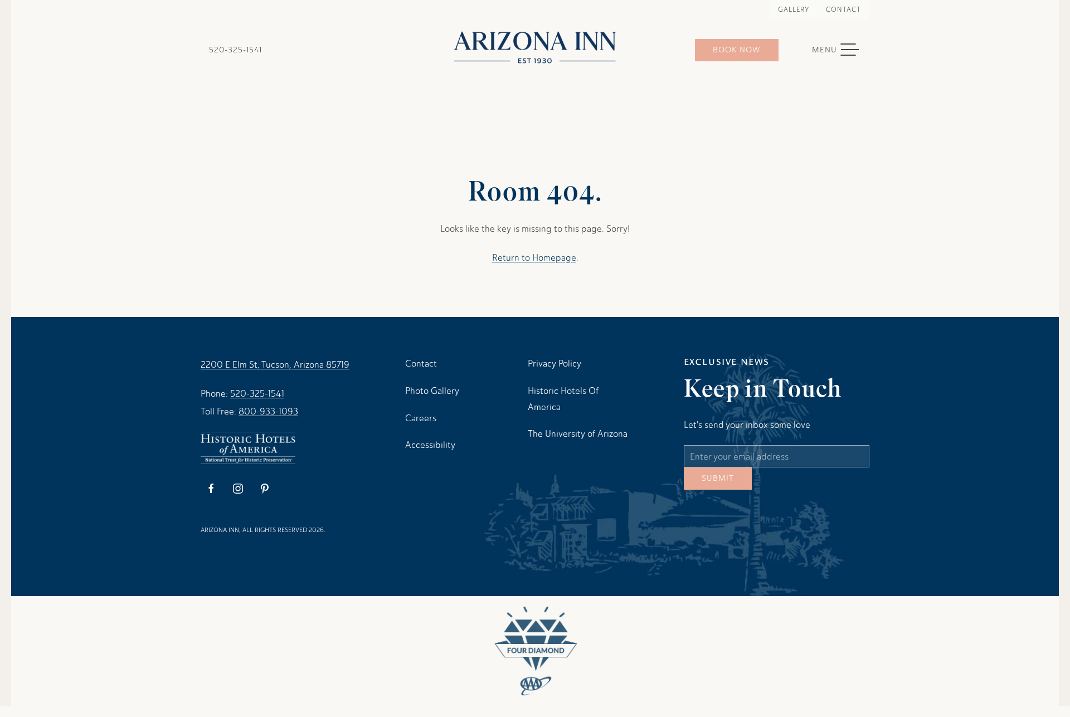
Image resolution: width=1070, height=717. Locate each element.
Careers (420, 418)
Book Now (737, 50)
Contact (843, 9)
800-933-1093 (268, 411)
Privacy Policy (554, 363)
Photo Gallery (432, 391)
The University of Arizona (578, 433)
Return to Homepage (534, 257)
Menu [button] (841, 50)
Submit (718, 486)
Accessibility (430, 445)
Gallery (793, 9)
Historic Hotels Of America (563, 399)
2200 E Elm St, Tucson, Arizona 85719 (275, 364)
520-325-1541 (235, 50)
